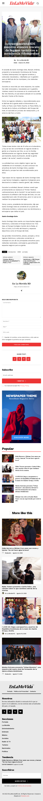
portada (25, 252)
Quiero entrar (20, 781)
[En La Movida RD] (21, 275)
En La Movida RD (23, 60)
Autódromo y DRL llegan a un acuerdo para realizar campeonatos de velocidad (31, 262)
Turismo (21, 40)
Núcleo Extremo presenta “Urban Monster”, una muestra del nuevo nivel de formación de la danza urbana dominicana (26, 489)
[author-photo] (3, 553)
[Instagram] (9, 712)
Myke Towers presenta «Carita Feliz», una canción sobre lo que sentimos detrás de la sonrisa (28, 468)
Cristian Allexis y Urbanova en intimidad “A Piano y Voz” (11, 261)
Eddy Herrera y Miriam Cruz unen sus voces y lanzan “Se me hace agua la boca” (27, 458)
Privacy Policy (24, 385)
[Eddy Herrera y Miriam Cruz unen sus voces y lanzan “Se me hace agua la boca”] (8, 458)
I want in (20, 381)
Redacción (8, 553)
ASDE (19, 252)
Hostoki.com (25, 796)
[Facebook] (15, 359)
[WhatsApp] (28, 359)
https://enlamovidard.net (21, 286)
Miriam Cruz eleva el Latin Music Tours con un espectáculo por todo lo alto (28, 499)
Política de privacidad (24, 786)
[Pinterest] (24, 359)
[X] (19, 359)
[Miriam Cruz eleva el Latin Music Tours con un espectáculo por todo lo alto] (8, 499)
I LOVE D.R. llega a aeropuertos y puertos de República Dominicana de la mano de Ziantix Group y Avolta (27, 478)
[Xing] (21, 290)
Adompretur (12, 252)
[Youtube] (20, 712)
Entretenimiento (8, 764)
